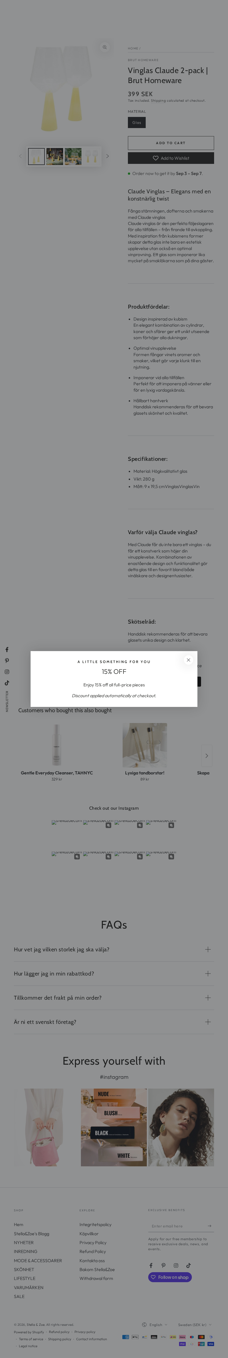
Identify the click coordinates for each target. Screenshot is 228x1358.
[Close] (188, 660)
